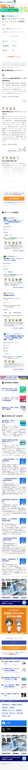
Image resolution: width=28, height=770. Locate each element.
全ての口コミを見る (18, 250)
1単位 (4, 24)
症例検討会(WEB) (9, 295)
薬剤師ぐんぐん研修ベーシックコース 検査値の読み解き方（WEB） (13, 221)
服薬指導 (12, 707)
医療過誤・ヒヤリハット (8, 710)
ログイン (13, 6)
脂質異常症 (5, 707)
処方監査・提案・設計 (17, 312)
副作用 (4, 716)
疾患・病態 (19, 713)
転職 (8, 716)
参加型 (5, 312)
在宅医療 (6, 235)
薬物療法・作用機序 (17, 704)
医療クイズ (12, 713)
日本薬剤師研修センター (12, 16)
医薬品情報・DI (6, 704)
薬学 (10, 235)
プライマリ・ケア (7, 353)
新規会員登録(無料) (14, 198)
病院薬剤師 (19, 710)
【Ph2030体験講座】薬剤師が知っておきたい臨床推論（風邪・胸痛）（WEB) (14, 337)
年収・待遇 (5, 713)
